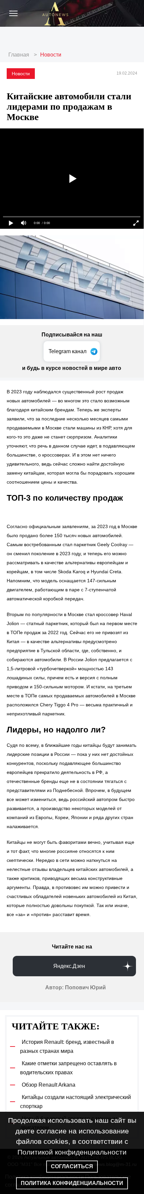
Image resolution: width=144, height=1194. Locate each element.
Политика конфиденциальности (72, 1183)
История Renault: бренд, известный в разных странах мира (67, 1046)
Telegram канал (67, 351)
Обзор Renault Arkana (48, 1085)
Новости (50, 55)
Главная (18, 55)
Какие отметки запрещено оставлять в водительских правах (68, 1068)
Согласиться (72, 1166)
